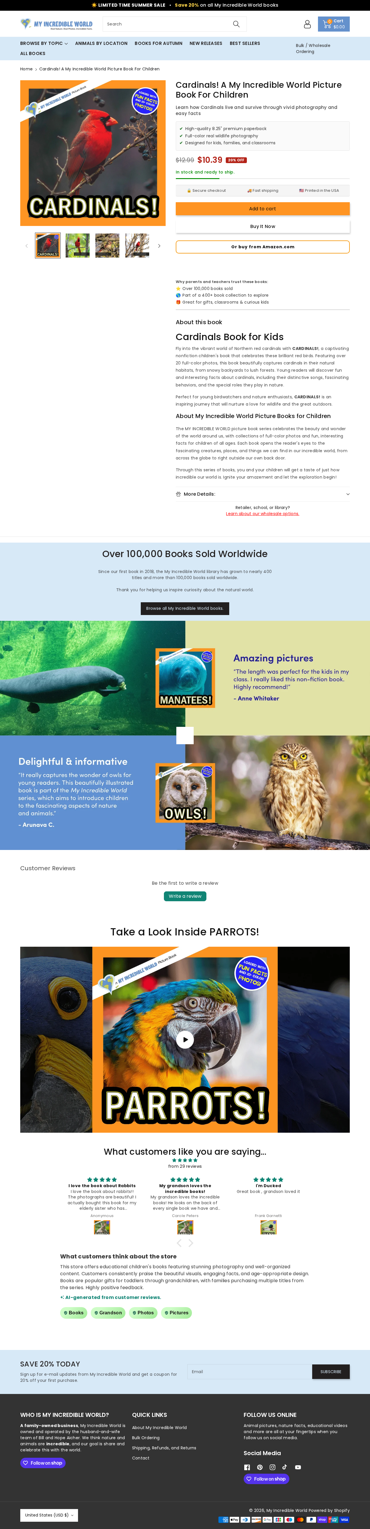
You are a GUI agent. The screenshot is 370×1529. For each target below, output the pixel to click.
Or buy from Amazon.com (263, 247)
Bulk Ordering (146, 1438)
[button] (334, 24)
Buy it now (262, 226)
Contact (141, 1458)
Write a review (185, 896)
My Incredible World (287, 1510)
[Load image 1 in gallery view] (47, 245)
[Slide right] (159, 245)
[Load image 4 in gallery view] (137, 245)
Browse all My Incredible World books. (184, 608)
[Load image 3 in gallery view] (107, 245)
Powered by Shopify (329, 1510)
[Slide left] (26, 245)
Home (26, 69)
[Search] (236, 24)
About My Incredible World (159, 1428)
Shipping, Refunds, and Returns (164, 1448)
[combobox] (175, 24)
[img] (185, 1160)
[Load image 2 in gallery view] (77, 245)
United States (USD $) (47, 1515)
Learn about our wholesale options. (262, 514)
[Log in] (307, 24)
